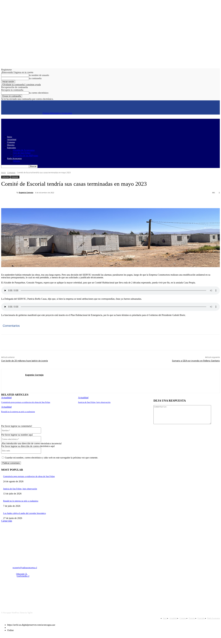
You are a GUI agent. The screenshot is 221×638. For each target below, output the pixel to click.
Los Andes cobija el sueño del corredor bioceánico (24, 513)
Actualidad (11, 139)
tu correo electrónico (38, 93)
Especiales (11, 147)
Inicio (9, 137)
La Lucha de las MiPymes (25, 155)
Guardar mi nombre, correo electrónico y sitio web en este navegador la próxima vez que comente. (51, 457)
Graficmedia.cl (23, 576)
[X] (40, 200)
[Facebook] (29, 200)
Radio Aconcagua (14, 158)
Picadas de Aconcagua (24, 150)
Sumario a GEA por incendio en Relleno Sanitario (196, 360)
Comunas (11, 142)
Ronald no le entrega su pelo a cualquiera (18, 411)
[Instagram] (12, 592)
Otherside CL (22, 574)
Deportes (10, 145)
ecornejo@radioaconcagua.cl (25, 568)
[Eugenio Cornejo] (9, 192)
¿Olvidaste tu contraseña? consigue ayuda (21, 84)
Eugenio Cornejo (26, 192)
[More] (72, 200)
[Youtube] (35, 592)
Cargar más (6, 521)
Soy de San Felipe (22, 153)
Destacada (14, 177)
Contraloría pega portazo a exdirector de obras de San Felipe (25, 402)
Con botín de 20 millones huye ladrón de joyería (24, 360)
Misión (16, 161)
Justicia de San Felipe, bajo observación (94, 402)
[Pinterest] (50, 200)
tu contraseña (35, 78)
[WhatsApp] (61, 200)
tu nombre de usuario (39, 75)
